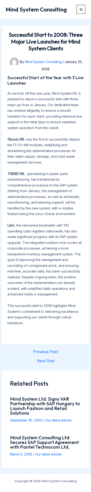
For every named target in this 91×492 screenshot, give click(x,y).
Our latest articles (58, 420)
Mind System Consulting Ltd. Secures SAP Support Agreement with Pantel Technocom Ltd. (44, 442)
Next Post (45, 361)
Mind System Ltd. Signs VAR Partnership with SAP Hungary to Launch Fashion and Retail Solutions (45, 406)
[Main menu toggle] (81, 9)
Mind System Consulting (36, 9)
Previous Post (45, 352)
